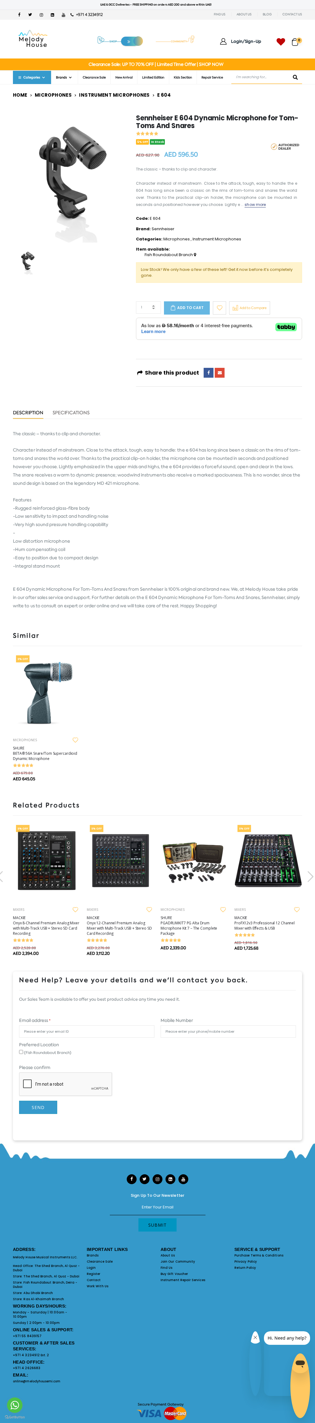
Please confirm (34, 1067)
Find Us (166, 1267)
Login (91, 1267)
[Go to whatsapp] (14, 1405)
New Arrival (124, 77)
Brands (92, 1255)
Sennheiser (163, 229)
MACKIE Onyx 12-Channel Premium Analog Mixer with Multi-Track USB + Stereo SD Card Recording (119, 925)
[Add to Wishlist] (219, 308)
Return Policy (245, 1267)
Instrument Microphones (114, 95)
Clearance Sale (94, 77)
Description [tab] (28, 413)
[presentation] (309, 876)
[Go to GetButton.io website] (15, 1417)
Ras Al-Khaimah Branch (43, 1299)
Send (38, 1107)
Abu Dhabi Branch (38, 1293)
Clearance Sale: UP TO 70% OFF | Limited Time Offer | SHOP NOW (156, 64)
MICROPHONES (25, 740)
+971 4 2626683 (26, 1368)
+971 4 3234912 (87, 14)
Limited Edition (153, 77)
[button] (297, 39)
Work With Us (97, 1286)
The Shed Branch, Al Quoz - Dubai (46, 1268)
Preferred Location (39, 1044)
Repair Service (212, 77)
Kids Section (183, 77)
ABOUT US (244, 14)
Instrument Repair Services (183, 1280)
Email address (34, 1020)
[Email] (220, 373)
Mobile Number (177, 1020)
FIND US (219, 14)
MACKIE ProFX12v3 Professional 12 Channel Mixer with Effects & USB (264, 923)
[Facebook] (208, 373)
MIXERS (18, 909)
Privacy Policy (245, 1261)
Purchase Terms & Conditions (258, 1255)
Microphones (53, 95)
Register (94, 1274)
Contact (94, 1280)
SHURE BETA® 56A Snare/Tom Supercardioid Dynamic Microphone (45, 753)
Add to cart (190, 307)
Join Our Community (178, 1261)
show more (255, 204)
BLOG (267, 14)
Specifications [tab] (71, 413)
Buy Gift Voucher (174, 1274)
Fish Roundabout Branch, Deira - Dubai (45, 1284)
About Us (168, 1255)
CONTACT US (292, 14)
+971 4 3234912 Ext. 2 (31, 1355)
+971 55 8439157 (27, 1336)
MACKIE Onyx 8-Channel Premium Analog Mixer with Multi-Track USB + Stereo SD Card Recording (46, 925)
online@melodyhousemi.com (37, 1381)
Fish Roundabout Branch (169, 255)
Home (20, 95)
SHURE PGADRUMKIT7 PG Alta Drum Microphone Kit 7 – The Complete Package (189, 925)
